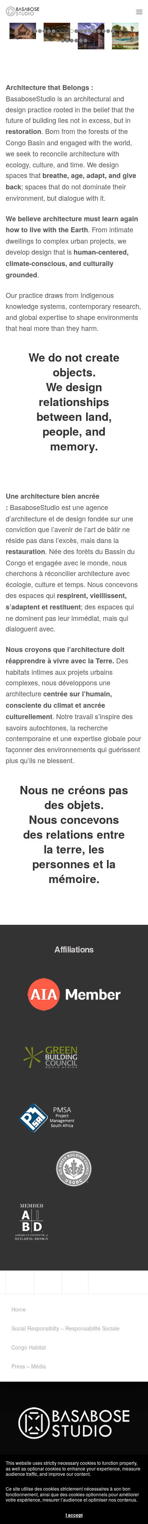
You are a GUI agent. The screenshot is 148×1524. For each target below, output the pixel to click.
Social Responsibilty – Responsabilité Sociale (65, 1328)
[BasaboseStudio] (22, 11)
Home (18, 1309)
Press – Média (28, 1366)
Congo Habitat (28, 1347)
